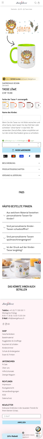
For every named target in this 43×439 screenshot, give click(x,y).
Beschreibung (8, 163)
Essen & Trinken (8, 354)
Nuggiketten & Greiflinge (11, 341)
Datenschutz (7, 398)
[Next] (38, 105)
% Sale (4, 364)
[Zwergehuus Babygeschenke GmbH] (21, 3)
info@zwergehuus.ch (16, 318)
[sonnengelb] (4, 105)
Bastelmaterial (7, 337)
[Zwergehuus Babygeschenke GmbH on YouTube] (8, 324)
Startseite (14, 9)
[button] (12, 436)
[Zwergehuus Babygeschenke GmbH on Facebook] (3, 324)
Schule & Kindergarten (11, 351)
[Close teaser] (23, 433)
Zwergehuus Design (10, 83)
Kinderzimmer (7, 348)
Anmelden (21, 422)
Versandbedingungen (10, 391)
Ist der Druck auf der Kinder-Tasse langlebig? (21, 249)
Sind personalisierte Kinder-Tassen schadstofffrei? (20, 228)
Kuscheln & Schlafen (10, 344)
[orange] (13, 105)
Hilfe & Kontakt (8, 371)
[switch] (38, 436)
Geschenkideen (8, 334)
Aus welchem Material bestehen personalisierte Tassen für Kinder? (22, 215)
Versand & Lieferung (12, 175)
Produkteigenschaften (13, 169)
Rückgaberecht (8, 388)
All (21, 9)
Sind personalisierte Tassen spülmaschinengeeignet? (20, 238)
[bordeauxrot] (29, 105)
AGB (4, 395)
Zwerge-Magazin (8, 374)
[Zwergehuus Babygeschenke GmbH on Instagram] (6, 324)
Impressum (6, 384)
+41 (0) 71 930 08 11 (17, 310)
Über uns (5, 368)
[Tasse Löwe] (21, 43)
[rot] (21, 105)
